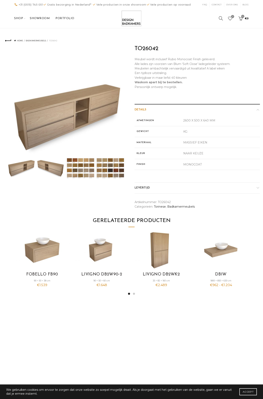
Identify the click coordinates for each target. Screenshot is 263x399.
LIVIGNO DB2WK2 (161, 274)
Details (140, 109)
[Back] (8, 41)
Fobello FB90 (42, 274)
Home (20, 40)
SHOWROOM (40, 18)
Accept (248, 391)
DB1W (220, 274)
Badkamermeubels (36, 40)
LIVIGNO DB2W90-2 (101, 274)
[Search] (221, 18)
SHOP (18, 18)
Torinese (160, 206)
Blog (245, 4)
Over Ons (232, 4)
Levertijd (142, 187)
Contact (217, 4)
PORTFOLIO (64, 18)
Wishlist (232, 16)
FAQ (204, 4)
